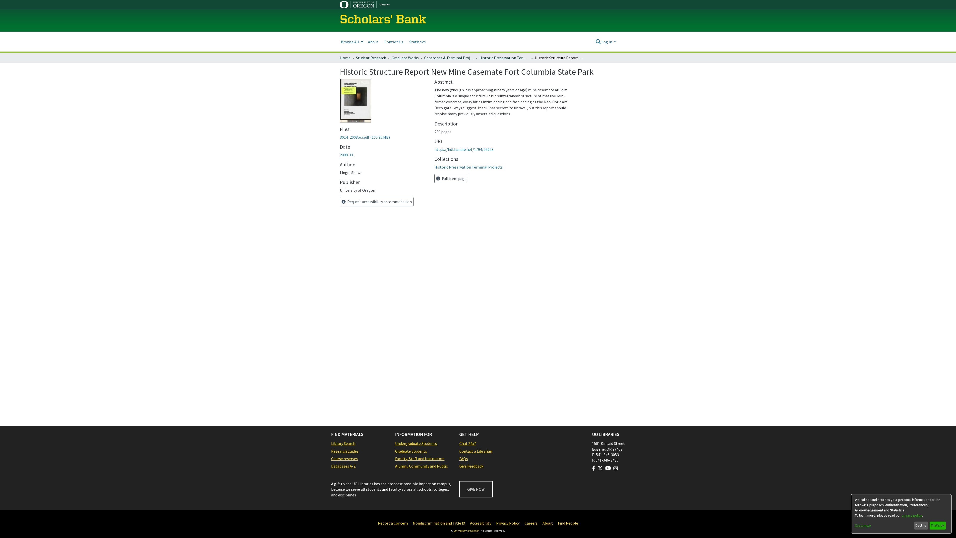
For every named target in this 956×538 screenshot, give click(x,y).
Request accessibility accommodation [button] (379, 201)
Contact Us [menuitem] (393, 41)
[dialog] (901, 514)
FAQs (463, 458)
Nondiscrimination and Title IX (439, 523)
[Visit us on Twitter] (600, 468)
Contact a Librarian (475, 451)
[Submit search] (598, 42)
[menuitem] (351, 42)
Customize (863, 525)
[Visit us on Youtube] (608, 468)
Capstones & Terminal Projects (449, 57)
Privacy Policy (508, 523)
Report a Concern (393, 523)
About (547, 523)
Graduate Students (411, 451)
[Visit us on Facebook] (593, 468)
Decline (920, 525)
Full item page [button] (454, 178)
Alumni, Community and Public (421, 466)
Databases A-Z (343, 466)
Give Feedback (471, 466)
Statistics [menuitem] (417, 41)
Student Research (371, 57)
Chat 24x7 (467, 443)
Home (345, 57)
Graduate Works (405, 57)
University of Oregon (466, 531)
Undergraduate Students (416, 443)
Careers (531, 523)
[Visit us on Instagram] (615, 468)
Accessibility (480, 523)
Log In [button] (607, 41)
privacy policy (911, 515)
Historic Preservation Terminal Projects (504, 57)
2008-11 (346, 154)
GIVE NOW (476, 489)
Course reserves (344, 458)
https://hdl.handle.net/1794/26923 (463, 149)
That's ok (937, 525)
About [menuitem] (373, 41)
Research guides (344, 451)
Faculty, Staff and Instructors (419, 458)
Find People (568, 523)
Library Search (343, 443)
